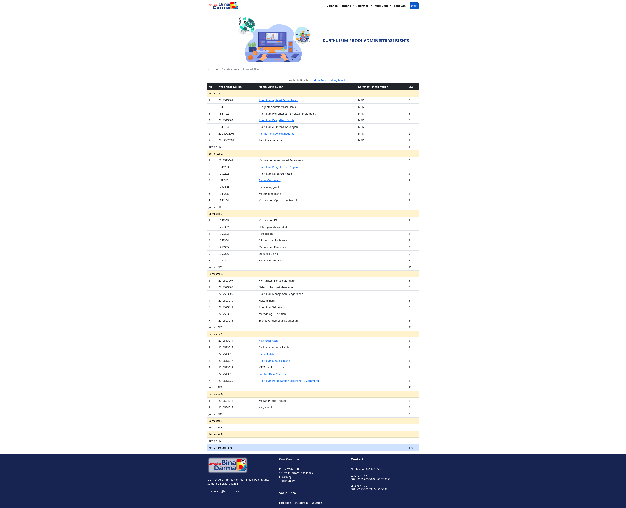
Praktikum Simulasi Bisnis (274, 361)
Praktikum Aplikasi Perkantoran (278, 100)
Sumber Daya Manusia (273, 374)
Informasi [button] (363, 5)
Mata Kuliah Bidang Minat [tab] (329, 80)
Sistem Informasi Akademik (296, 473)
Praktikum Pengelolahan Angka (278, 167)
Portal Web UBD (289, 469)
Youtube (317, 503)
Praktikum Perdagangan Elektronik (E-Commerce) (289, 381)
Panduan (400, 5)
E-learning (285, 477)
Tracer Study (287, 481)
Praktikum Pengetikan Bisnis (276, 120)
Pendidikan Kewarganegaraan (277, 133)
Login (414, 5)
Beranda (332, 5)
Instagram (301, 503)
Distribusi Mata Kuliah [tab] (294, 80)
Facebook (285, 503)
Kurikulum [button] (381, 5)
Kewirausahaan (268, 340)
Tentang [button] (346, 5)
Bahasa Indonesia (270, 180)
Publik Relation (268, 354)
